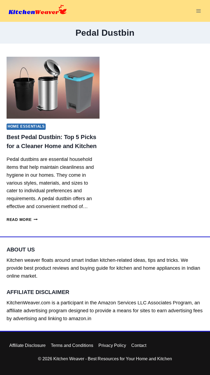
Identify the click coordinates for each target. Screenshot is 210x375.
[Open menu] (198, 11)
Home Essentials (26, 126)
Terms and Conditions (72, 345)
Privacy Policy (112, 345)
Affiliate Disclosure (27, 345)
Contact (138, 345)
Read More (22, 219)
